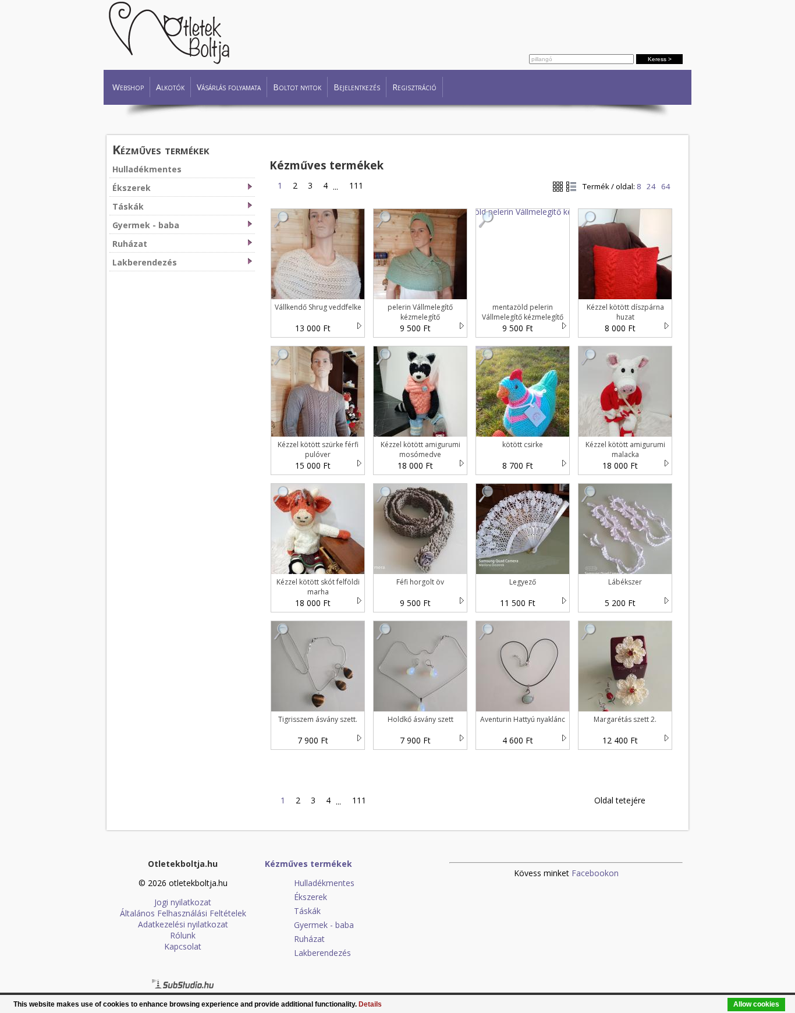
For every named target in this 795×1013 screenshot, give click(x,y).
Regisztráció (414, 87)
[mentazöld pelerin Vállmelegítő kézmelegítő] (486, 225)
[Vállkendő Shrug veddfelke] (281, 225)
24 (651, 186)
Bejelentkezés (356, 87)
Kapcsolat (182, 946)
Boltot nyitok (297, 87)
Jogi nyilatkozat (182, 902)
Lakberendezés (144, 262)
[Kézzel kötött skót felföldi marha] (281, 499)
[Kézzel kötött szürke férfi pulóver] (281, 362)
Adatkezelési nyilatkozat (183, 924)
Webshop (128, 87)
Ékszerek (131, 187)
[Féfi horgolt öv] (384, 499)
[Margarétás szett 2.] (589, 637)
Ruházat (129, 243)
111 (353, 185)
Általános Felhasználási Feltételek (183, 913)
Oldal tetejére (619, 800)
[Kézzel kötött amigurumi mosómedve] (384, 362)
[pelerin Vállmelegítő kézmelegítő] (384, 225)
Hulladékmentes (147, 169)
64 (665, 186)
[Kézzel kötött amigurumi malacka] (589, 362)
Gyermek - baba (145, 225)
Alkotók (170, 87)
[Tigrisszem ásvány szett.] (281, 637)
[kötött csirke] (486, 362)
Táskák (128, 206)
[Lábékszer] (589, 499)
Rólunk (183, 935)
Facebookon (595, 873)
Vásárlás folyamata (229, 87)
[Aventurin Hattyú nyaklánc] (486, 637)
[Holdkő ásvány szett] (384, 637)
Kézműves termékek (161, 149)
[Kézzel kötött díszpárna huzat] (589, 225)
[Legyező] (486, 499)
